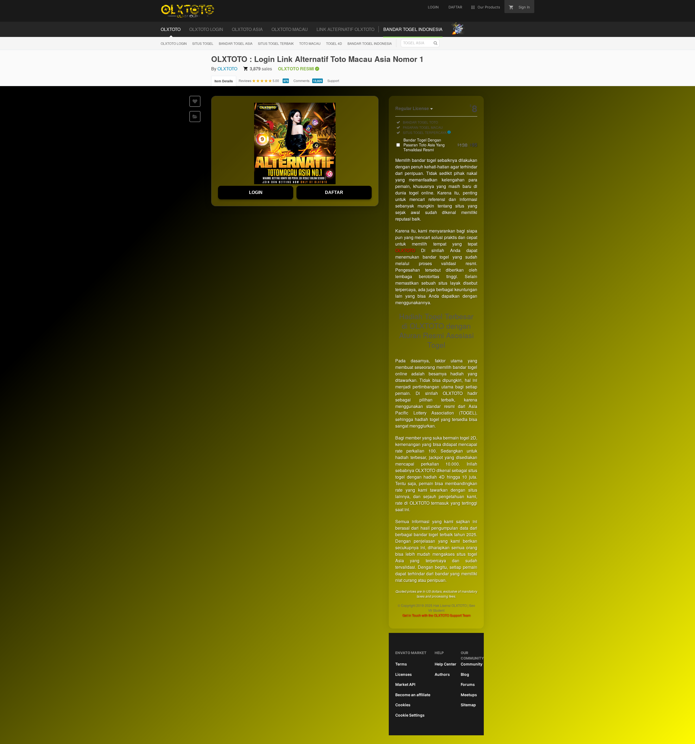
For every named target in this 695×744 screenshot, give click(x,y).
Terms (401, 664)
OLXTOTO (227, 68)
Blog (465, 674)
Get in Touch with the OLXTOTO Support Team (436, 615)
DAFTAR (334, 192)
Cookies (402, 704)
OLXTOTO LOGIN (174, 43)
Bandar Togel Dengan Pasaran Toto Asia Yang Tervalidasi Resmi (440, 144)
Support (333, 80)
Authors (442, 674)
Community (471, 664)
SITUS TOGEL (202, 43)
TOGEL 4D (334, 43)
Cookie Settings (410, 715)
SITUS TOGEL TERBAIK (276, 43)
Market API (405, 684)
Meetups (469, 694)
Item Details (223, 81)
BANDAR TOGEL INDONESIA (370, 43)
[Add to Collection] (194, 116)
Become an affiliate (412, 694)
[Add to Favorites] (194, 101)
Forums (468, 684)
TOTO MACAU (310, 43)
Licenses (403, 674)
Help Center (445, 664)
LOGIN (256, 192)
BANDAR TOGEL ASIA (235, 43)
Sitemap (468, 704)
